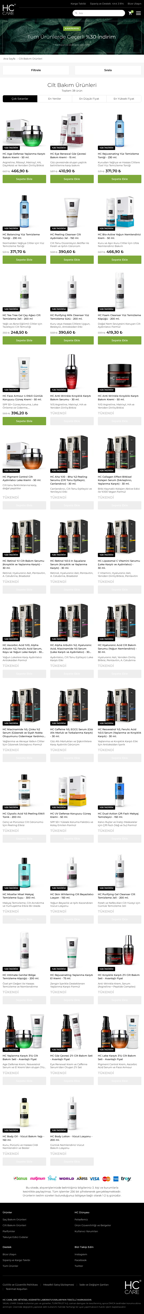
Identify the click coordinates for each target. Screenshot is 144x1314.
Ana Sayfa (9, 58)
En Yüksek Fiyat (124, 98)
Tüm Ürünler (10, 1265)
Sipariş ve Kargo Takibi (16, 1260)
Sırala (108, 70)
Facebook (81, 1260)
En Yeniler (54, 98)
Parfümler (9, 1231)
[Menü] (138, 13)
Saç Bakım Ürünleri (14, 1219)
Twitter (79, 1265)
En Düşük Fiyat (89, 98)
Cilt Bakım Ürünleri (14, 1225)
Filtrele (36, 70)
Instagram (81, 1254)
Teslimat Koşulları (16, 1289)
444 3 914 (107, 3)
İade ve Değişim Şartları (94, 1284)
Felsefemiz (81, 1219)
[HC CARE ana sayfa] (11, 9)
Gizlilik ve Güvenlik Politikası (20, 1284)
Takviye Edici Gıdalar (15, 1237)
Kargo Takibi (78, 3)
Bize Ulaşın (134, 3)
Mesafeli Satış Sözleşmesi (58, 1284)
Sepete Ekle (24, 179)
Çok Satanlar (20, 98)
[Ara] (76, 13)
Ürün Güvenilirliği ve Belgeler (93, 1225)
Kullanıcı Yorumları (86, 1231)
